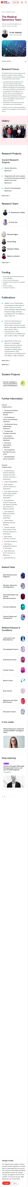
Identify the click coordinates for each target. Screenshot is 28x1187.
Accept (6, 1183)
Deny (15, 1183)
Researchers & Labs (10, 12)
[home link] (5, 2)
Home (3, 12)
